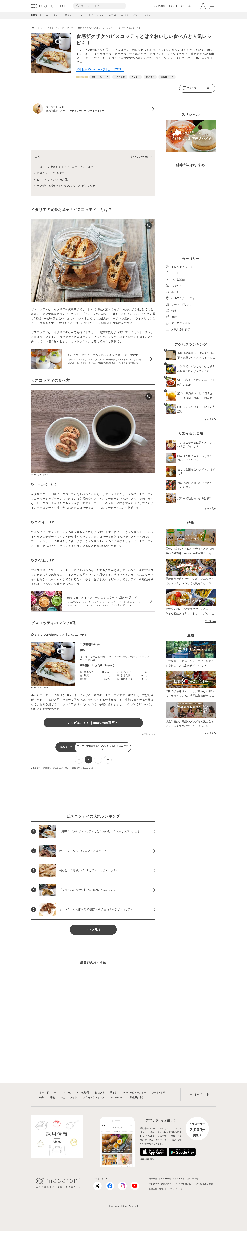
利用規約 (163, 1189)
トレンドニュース (48, 1092)
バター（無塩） (88, 659)
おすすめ (186, 5)
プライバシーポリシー (179, 1189)
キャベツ (58, 15)
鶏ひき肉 (69, 15)
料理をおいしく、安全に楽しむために (196, 1184)
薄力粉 (83, 656)
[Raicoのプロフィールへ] (93, 109)
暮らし (113, 1092)
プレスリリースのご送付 (160, 1184)
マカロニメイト (69, 1097)
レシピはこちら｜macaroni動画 (91, 722)
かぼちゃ (136, 15)
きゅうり (124, 15)
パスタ (100, 15)
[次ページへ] (108, 760)
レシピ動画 (159, 5)
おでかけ (99, 1092)
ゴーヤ (91, 15)
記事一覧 (153, 1178)
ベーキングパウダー (125, 656)
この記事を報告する (147, 734)
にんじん (147, 15)
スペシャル (116, 1097)
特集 (41, 1097)
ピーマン (80, 15)
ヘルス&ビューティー (134, 1092)
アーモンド (145, 656)
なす (48, 15)
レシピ (67, 1092)
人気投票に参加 (136, 1097)
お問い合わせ (192, 1178)
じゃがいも (112, 15)
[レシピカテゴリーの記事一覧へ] (82, 77)
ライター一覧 (165, 1178)
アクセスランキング (93, 1097)
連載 (52, 1097)
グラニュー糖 (98, 656)
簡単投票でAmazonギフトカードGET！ (100, 69)
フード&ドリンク (161, 1092)
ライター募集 (179, 1178)
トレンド (173, 5)
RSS (175, 1184)
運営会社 (153, 1189)
